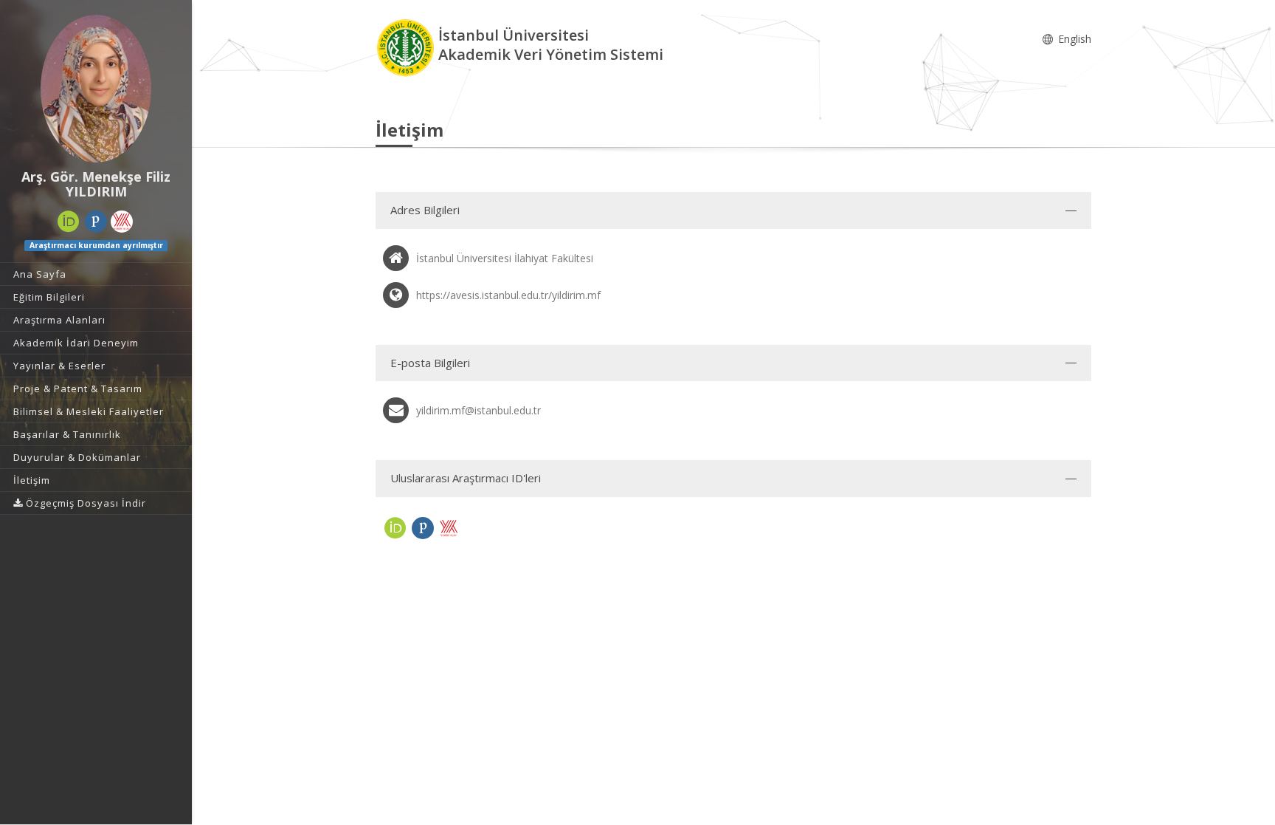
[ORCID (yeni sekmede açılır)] (68, 221)
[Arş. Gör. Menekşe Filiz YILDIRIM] (96, 88)
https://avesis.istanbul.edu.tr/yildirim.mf (508, 295)
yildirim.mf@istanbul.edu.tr (478, 410)
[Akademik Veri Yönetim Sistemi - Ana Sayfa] (407, 47)
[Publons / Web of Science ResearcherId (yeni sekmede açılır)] (96, 221)
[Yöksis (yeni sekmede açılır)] (122, 221)
